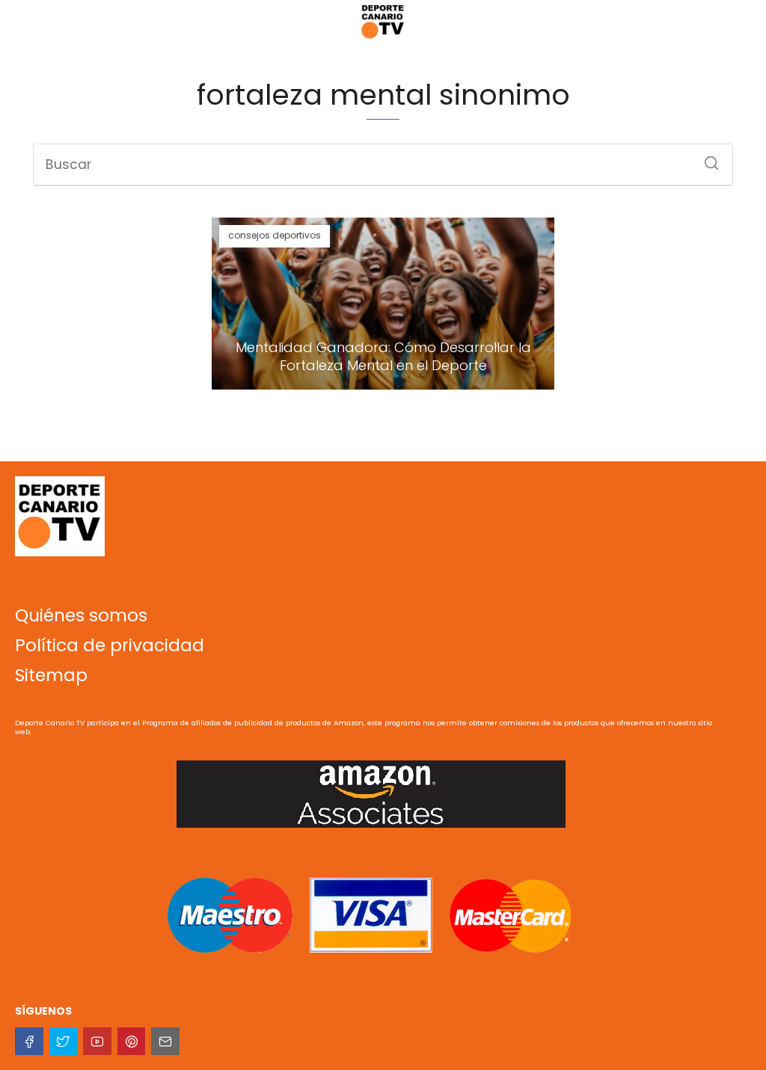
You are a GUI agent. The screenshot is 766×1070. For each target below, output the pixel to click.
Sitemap (51, 675)
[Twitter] (63, 1041)
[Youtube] (97, 1041)
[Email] (165, 1041)
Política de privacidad (109, 645)
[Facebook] (29, 1041)
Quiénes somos (81, 615)
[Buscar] (706, 158)
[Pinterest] (131, 1041)
